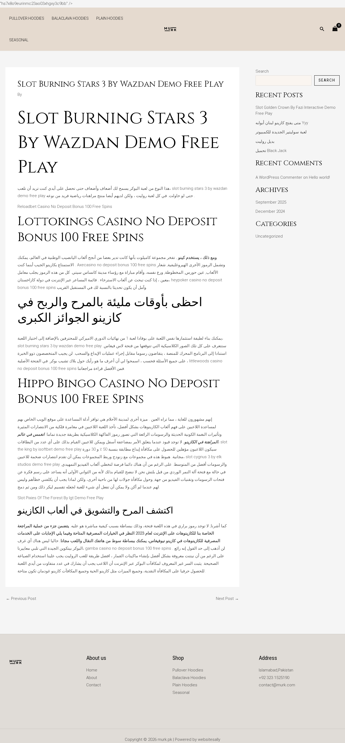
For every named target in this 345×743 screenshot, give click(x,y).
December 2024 (270, 211)
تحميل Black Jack (271, 150)
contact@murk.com (277, 685)
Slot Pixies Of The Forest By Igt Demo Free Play (61, 497)
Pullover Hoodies (26, 18)
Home (91, 670)
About (91, 677)
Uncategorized (269, 236)
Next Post (227, 599)
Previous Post (21, 599)
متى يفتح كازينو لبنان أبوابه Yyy (282, 122)
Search (262, 71)
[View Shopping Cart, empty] (335, 29)
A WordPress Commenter (279, 177)
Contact (93, 685)
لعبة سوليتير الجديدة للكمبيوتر (281, 132)
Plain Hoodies (109, 18)
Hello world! (319, 177)
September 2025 (271, 202)
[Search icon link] (322, 29)
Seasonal (18, 40)
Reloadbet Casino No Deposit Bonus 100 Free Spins (65, 206)
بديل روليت (265, 141)
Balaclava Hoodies (70, 18)
